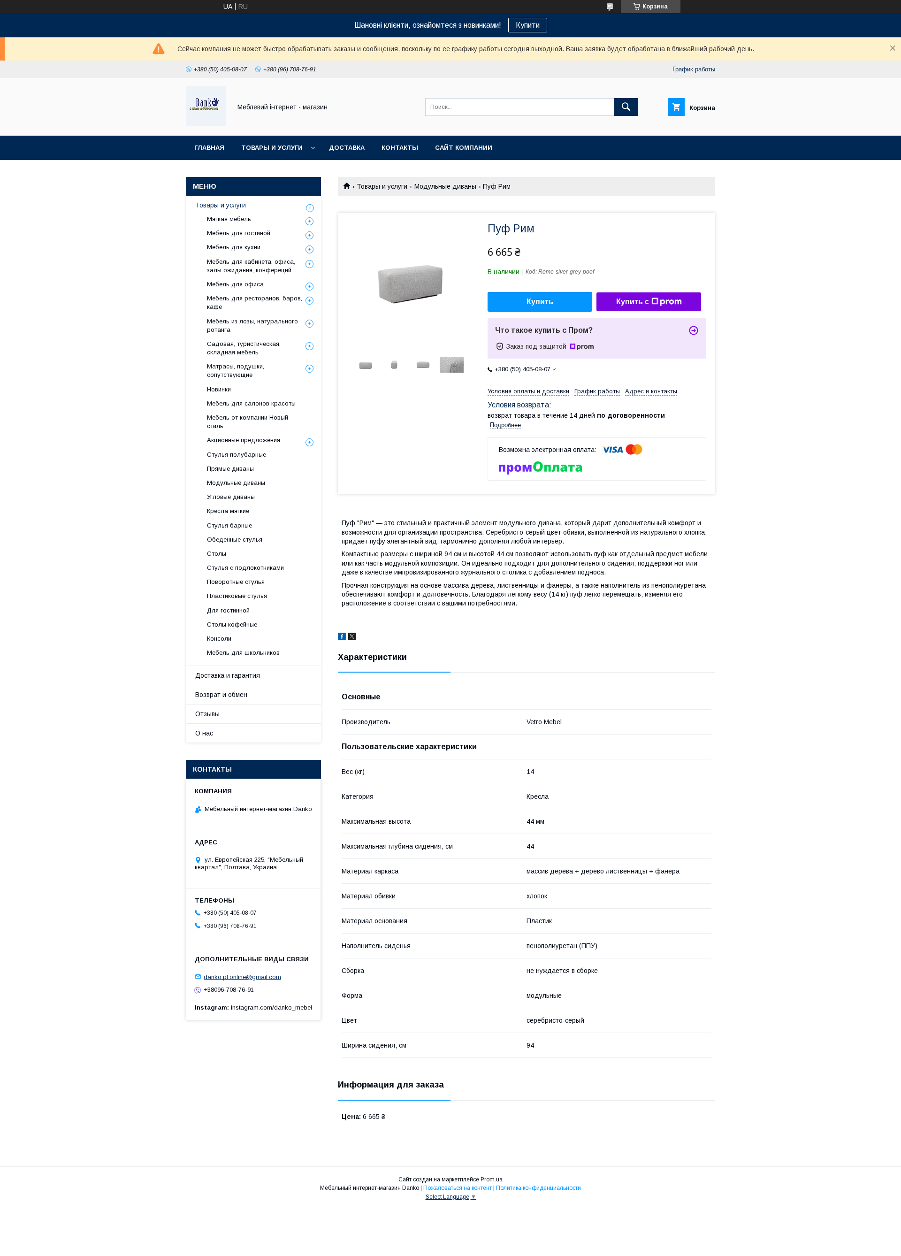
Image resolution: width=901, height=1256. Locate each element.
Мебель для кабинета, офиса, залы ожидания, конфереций (251, 266)
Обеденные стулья (234, 539)
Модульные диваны (445, 186)
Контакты (400, 147)
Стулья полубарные (236, 454)
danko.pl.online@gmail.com (242, 976)
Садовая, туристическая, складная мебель (244, 348)
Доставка (347, 147)
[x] (352, 638)
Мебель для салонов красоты (251, 403)
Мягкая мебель (229, 218)
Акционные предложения (243, 440)
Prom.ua (492, 1179)
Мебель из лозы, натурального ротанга (252, 325)
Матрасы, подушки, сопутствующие (235, 370)
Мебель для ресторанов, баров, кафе (254, 302)
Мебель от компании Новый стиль (247, 421)
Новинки (219, 389)
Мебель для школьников (243, 652)
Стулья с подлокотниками (245, 567)
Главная (209, 147)
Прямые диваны (230, 468)
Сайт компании (463, 147)
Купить (540, 302)
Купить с (632, 302)
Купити (528, 25)
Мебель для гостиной (238, 233)
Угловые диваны (231, 496)
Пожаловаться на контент (457, 1188)
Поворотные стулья (236, 581)
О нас (204, 733)
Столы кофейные (232, 624)
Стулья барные (229, 525)
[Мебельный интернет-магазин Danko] (206, 123)
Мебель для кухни (233, 247)
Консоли (219, 638)
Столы (216, 553)
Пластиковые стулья (237, 595)
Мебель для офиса (235, 284)
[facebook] (342, 638)
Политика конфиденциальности (538, 1188)
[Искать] (626, 107)
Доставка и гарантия (227, 675)
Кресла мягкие (228, 510)
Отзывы (207, 714)
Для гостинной (228, 610)
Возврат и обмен (221, 694)
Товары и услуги (272, 147)
